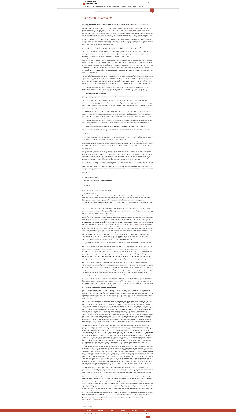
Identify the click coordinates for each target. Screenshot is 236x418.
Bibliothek (87, 6)
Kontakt (89, 410)
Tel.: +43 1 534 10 (108, 30)
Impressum (121, 413)
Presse (111, 410)
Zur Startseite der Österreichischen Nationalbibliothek (140, 413)
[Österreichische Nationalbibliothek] (90, 3)
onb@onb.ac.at (128, 30)
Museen (109, 6)
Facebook (134, 410)
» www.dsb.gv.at (99, 399)
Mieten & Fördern (132, 6)
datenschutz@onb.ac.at (90, 37)
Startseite (84, 406)
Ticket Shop (100, 410)
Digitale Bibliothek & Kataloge (98, 6)
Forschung (123, 6)
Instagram (146, 410)
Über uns (141, 6)
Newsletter (123, 410)
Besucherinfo (116, 6)
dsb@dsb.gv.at (88, 399)
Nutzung (129, 413)
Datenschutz (125, 413)
